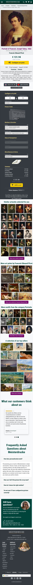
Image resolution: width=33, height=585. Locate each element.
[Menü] (1, 2)
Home (2, 5)
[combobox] (16, 103)
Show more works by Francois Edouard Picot (16, 302)
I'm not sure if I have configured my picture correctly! (16, 491)
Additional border (8, 101)
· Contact (4, 548)
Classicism (13, 5)
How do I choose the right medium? (14, 485)
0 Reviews (19, 87)
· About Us (4, 568)
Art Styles (8, 5)
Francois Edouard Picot (22, 5)
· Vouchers (12, 555)
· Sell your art (12, 548)
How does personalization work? (13, 459)
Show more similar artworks (16, 258)
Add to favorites (23, 84)
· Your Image (12, 546)
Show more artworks (16, 393)
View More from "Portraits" (16, 336)
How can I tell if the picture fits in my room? (16, 480)
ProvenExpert (13, 430)
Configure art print (17, 63)
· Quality (11, 549)
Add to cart (17, 185)
